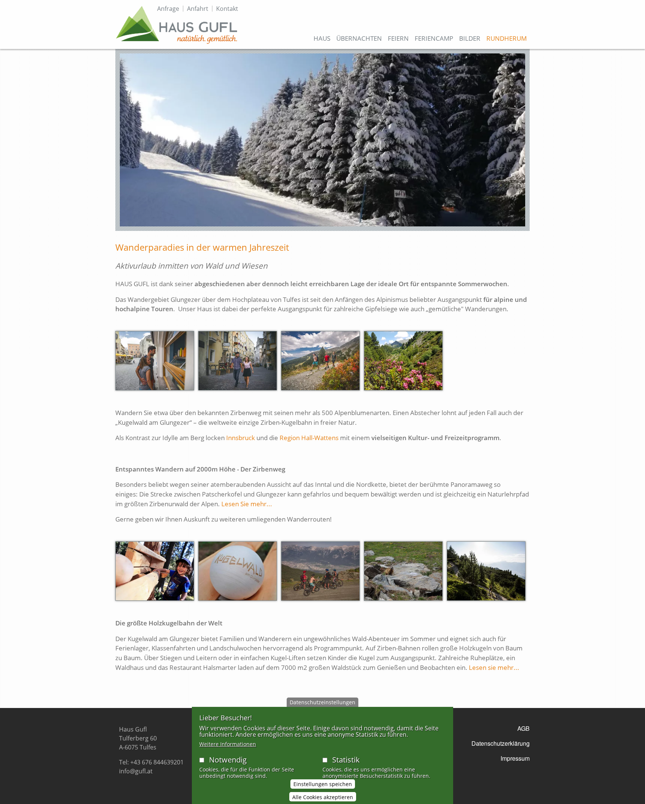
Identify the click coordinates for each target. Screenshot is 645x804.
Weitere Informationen (227, 744)
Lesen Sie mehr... (246, 504)
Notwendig (228, 760)
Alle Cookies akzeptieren (322, 797)
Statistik (346, 760)
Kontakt (227, 9)
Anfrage (168, 9)
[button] (154, 363)
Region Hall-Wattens (309, 437)
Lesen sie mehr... (494, 667)
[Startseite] (176, 24)
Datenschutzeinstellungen (322, 702)
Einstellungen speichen (322, 784)
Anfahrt (197, 9)
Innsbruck (240, 437)
